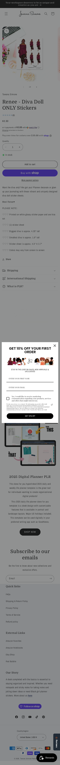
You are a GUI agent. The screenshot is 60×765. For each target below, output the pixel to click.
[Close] (54, 345)
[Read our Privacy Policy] (52, 404)
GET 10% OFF (30, 416)
